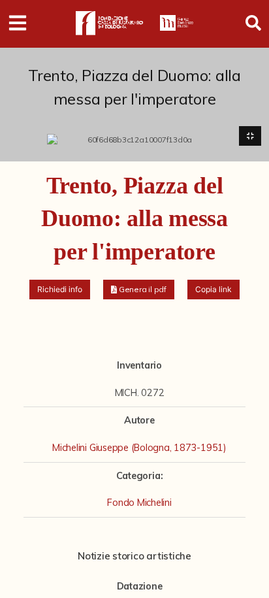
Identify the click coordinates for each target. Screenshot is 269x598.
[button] (138, 289)
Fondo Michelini (139, 502)
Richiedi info (59, 289)
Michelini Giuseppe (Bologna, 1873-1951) (139, 448)
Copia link (213, 289)
